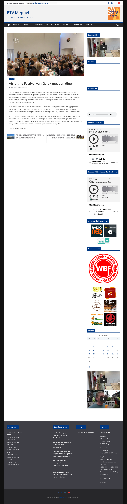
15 (113, 350)
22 (113, 354)
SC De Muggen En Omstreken (85, 432)
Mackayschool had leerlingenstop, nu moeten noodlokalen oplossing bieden (44, 3)
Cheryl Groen (23, 88)
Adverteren (77, 25)
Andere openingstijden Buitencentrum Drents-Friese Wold (61, 136)
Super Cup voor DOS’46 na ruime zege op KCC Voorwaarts (62, 444)
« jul (88, 367)
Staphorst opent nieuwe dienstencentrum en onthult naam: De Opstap (62, 474)
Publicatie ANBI (105, 432)
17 (89, 354)
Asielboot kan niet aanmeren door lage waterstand (30, 136)
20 (103, 354)
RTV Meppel (18, 12)
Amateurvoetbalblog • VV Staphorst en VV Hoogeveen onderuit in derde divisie (62, 453)
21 (108, 354)
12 (98, 350)
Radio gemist (38, 25)
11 (94, 350)
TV (47, 25)
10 (89, 350)
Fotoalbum (66, 25)
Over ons (88, 25)
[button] (20, 25)
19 (98, 354)
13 (103, 350)
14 (108, 350)
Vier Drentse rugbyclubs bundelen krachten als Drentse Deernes (61, 435)
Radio (26, 25)
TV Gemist (55, 25)
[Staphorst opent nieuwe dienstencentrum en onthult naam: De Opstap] (103, 47)
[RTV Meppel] (9, 25)
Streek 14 (103, 482)
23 (117, 354)
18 (94, 354)
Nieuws (16, 25)
